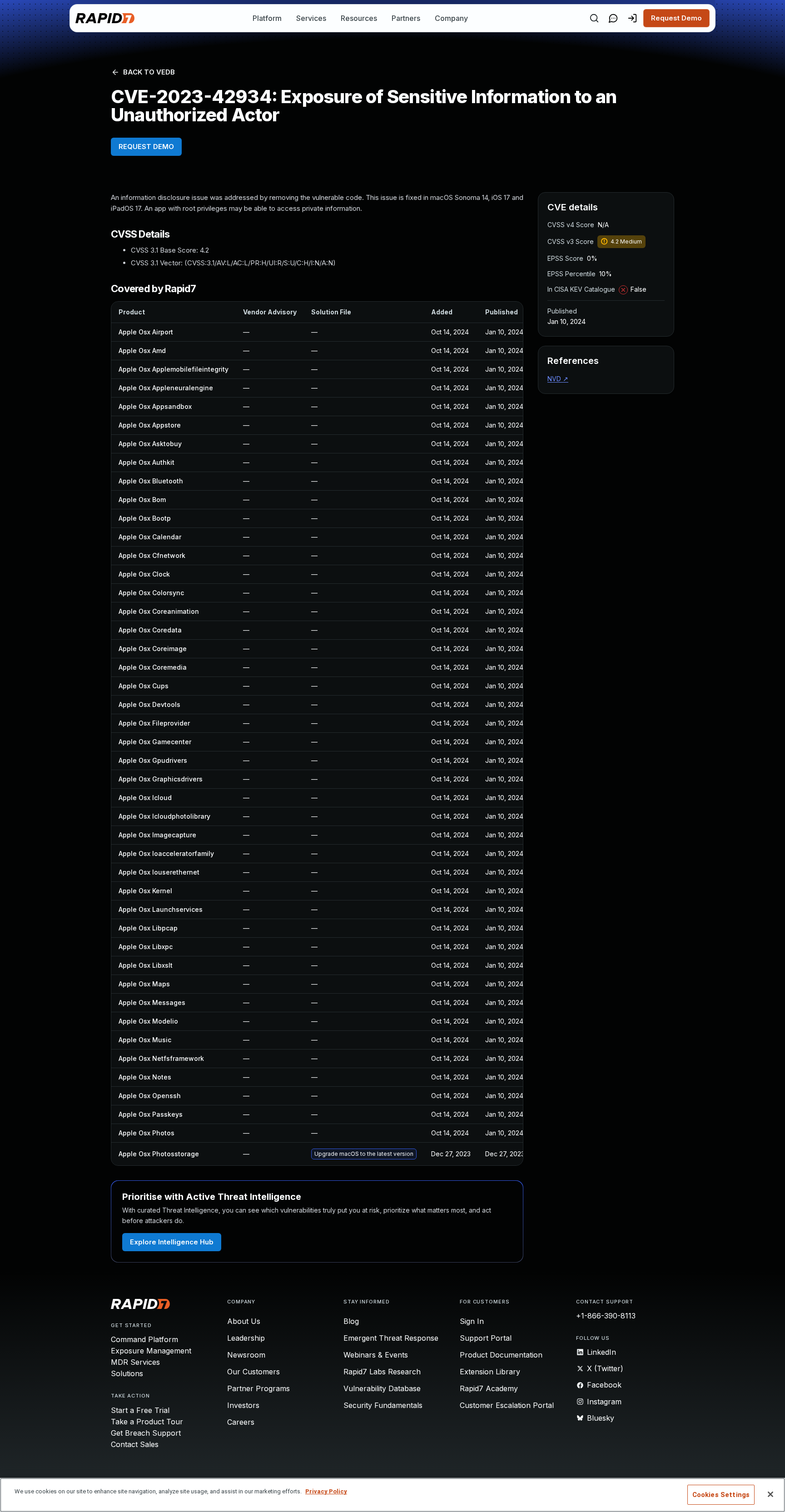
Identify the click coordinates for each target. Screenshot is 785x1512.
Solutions (127, 1373)
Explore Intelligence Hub (172, 1242)
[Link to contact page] (613, 18)
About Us (243, 1321)
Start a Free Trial (140, 1410)
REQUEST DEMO (146, 146)
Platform (267, 18)
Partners (406, 18)
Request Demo (676, 18)
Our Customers (253, 1371)
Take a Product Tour (147, 1421)
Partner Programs (258, 1388)
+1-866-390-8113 (606, 1315)
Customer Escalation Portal (507, 1405)
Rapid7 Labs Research (382, 1371)
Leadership (246, 1338)
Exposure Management (151, 1350)
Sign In (472, 1321)
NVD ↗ (557, 379)
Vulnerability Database (382, 1388)
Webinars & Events (375, 1354)
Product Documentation (501, 1354)
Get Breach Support (146, 1432)
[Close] (770, 1494)
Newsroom (246, 1354)
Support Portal (486, 1338)
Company (451, 18)
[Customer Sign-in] (632, 18)
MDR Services (135, 1362)
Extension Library (490, 1371)
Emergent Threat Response (390, 1338)
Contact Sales (135, 1444)
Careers (240, 1422)
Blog (351, 1321)
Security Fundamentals (382, 1405)
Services (311, 18)
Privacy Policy (326, 1491)
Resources (359, 18)
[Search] (594, 18)
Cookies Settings (721, 1495)
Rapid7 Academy (489, 1388)
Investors (243, 1405)
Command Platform (144, 1339)
